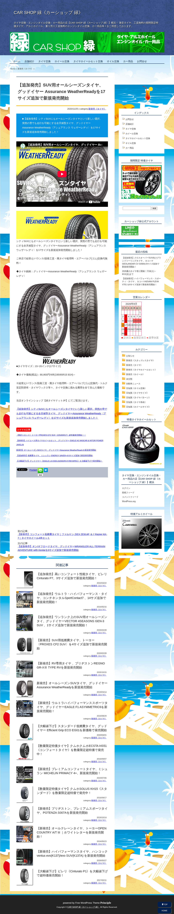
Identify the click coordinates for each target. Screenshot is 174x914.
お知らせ (130, 356)
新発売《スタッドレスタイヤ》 (140, 360)
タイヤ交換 (44, 61)
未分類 (129, 379)
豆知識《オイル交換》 (136, 388)
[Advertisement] (39, 499)
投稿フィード (128, 492)
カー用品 (128, 61)
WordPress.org (129, 501)
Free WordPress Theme (93, 903)
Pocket (33, 470)
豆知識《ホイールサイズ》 (138, 407)
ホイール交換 (62, 61)
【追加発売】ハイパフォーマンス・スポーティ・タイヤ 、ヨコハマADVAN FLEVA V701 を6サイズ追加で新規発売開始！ (141, 281)
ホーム (16, 61)
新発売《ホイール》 (135, 374)
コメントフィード (130, 497)
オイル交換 (113, 61)
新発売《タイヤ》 (97, 109)
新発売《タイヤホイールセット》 (141, 370)
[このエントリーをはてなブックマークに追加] (46, 471)
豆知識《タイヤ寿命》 (136, 402)
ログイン (126, 488)
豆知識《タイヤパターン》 (138, 397)
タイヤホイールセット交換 (88, 61)
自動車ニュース (133, 383)
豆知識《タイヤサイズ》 (137, 393)
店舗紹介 (29, 61)
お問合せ (142, 61)
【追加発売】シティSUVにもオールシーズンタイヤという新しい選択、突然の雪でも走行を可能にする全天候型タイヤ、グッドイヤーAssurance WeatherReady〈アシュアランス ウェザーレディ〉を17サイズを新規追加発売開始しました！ (61, 413)
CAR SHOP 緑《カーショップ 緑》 (48, 12)
